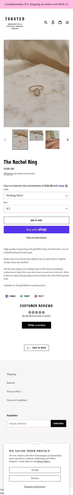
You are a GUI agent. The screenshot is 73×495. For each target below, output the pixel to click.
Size (5, 202)
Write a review (36, 325)
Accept (34, 470)
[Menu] (67, 22)
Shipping (8, 173)
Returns (11, 382)
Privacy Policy (14, 391)
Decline (35, 478)
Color (6, 189)
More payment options (36, 237)
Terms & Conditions (17, 400)
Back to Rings (39, 348)
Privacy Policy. (43, 461)
